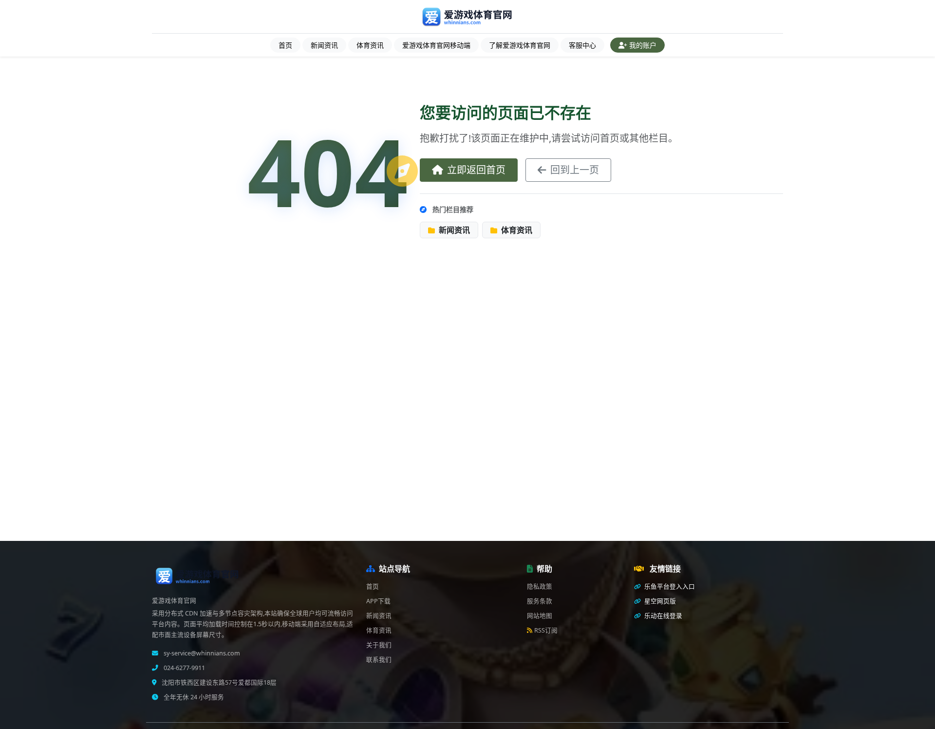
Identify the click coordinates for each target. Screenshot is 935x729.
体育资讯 (370, 45)
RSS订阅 (546, 630)
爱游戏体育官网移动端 (436, 45)
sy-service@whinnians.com (201, 653)
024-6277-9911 (183, 668)
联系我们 (379, 659)
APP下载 (378, 601)
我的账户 (642, 45)
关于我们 (379, 645)
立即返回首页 (476, 169)
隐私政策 (539, 586)
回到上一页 (574, 169)
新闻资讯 (324, 45)
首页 (285, 45)
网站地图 (539, 616)
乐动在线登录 (662, 616)
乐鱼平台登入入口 (669, 586)
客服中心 (582, 45)
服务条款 (539, 601)
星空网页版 (659, 601)
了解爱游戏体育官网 (519, 45)
